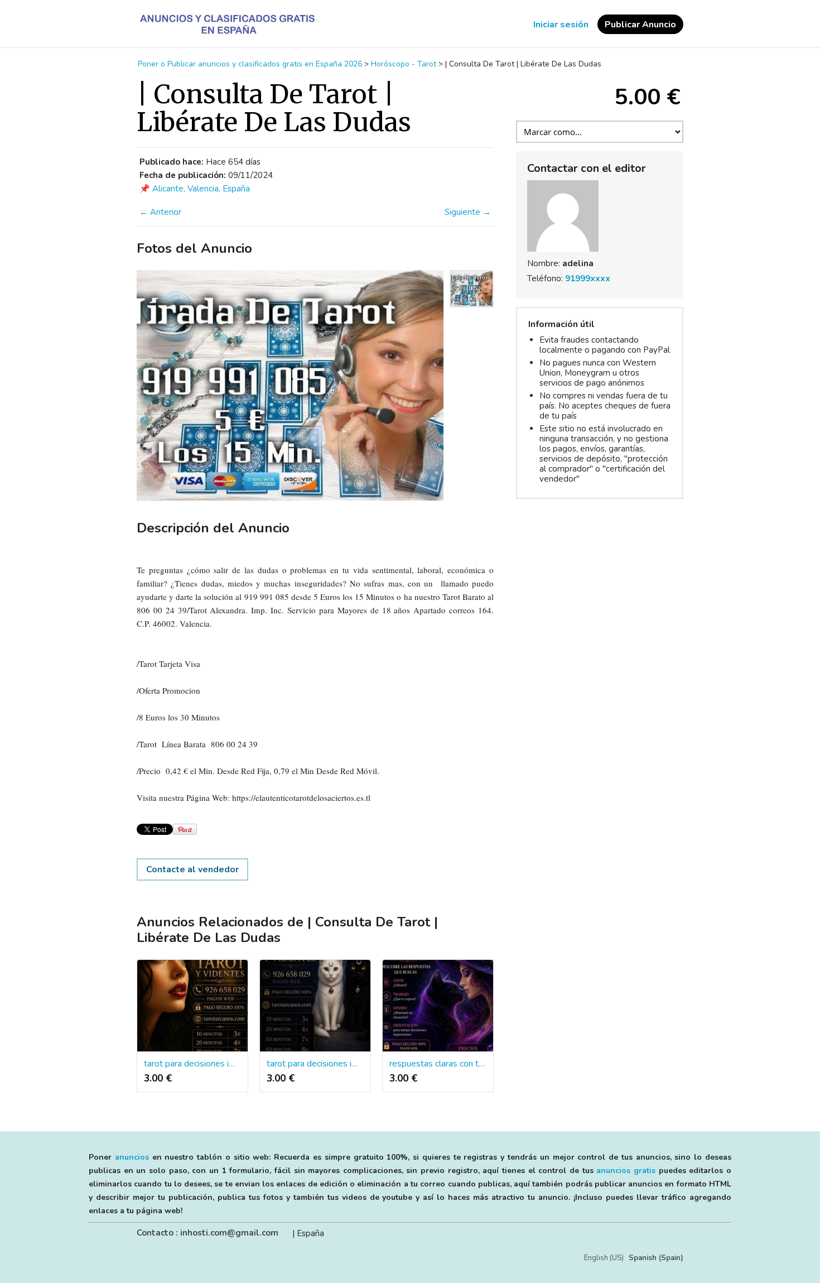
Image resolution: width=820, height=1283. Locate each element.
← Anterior (160, 212)
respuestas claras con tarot (437, 1064)
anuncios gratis (625, 1170)
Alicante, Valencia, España (201, 188)
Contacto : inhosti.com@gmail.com (207, 1232)
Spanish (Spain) (656, 1258)
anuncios (132, 1157)
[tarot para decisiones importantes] (192, 1006)
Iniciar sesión (561, 24)
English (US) (604, 1258)
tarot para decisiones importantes (192, 1064)
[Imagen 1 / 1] (290, 385)
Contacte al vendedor (192, 869)
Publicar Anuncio (640, 24)
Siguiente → (468, 212)
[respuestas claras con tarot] (438, 1006)
